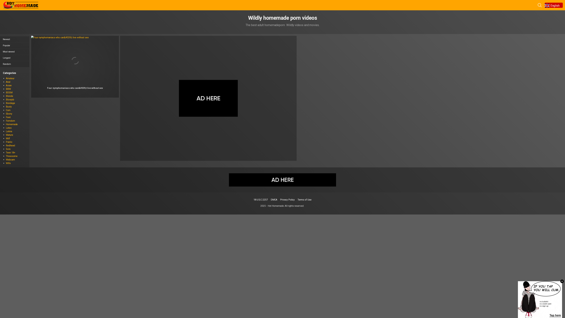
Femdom (10, 120)
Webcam (10, 159)
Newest (6, 39)
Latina (9, 131)
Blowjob (10, 99)
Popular (6, 45)
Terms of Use (304, 199)
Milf (8, 138)
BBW (8, 89)
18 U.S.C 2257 (261, 199)
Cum (8, 110)
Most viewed (9, 51)
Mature (9, 135)
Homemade (12, 124)
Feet (8, 117)
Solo (8, 149)
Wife (8, 163)
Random (7, 64)
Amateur (10, 78)
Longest (6, 58)
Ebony (9, 113)
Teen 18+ (10, 152)
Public (9, 142)
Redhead (10, 145)
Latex (9, 127)
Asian (9, 85)
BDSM (9, 92)
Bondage (10, 103)
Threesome (12, 156)
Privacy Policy (287, 199)
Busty (9, 106)
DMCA (274, 199)
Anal (8, 82)
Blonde (9, 96)
